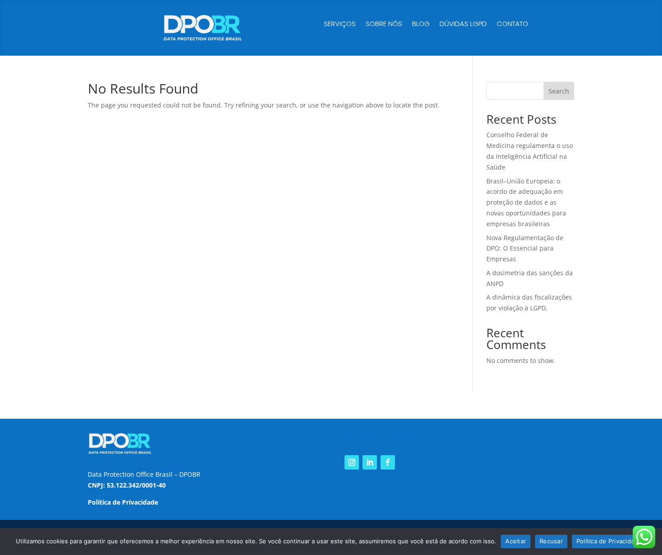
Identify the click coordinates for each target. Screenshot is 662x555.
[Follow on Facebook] (388, 462)
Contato (512, 24)
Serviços (340, 24)
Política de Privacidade (609, 541)
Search (559, 91)
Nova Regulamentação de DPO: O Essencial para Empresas (524, 248)
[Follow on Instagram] (352, 462)
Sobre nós (384, 24)
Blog (421, 24)
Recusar (551, 541)
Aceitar (515, 541)
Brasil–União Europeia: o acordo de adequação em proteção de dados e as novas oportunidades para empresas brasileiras (526, 202)
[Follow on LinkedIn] (370, 462)
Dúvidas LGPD (463, 24)
